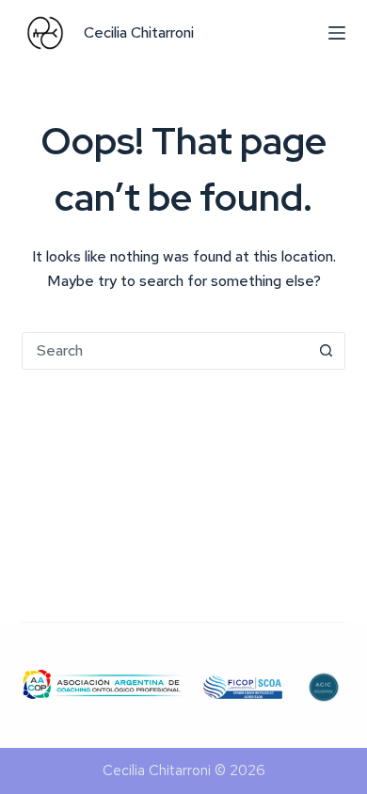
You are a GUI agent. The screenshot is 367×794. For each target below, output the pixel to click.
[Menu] (336, 32)
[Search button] (326, 351)
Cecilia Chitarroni (139, 32)
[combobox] (165, 351)
